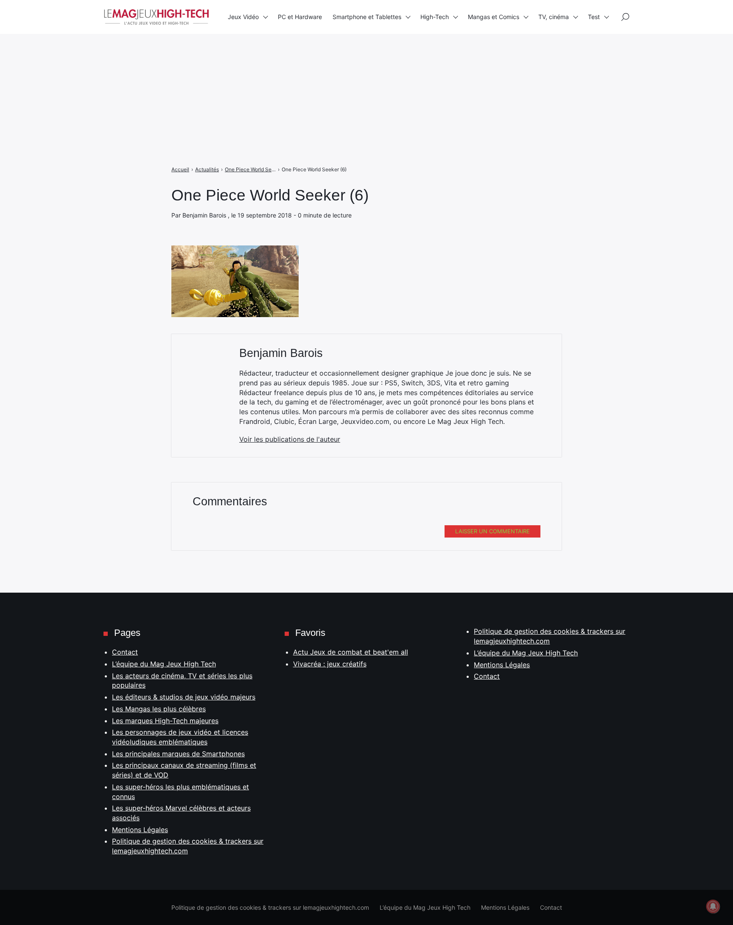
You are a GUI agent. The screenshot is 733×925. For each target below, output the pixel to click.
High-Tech (434, 16)
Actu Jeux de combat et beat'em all (350, 652)
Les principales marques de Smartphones (178, 753)
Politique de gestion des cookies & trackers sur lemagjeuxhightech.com (270, 907)
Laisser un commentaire (492, 531)
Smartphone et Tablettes (367, 16)
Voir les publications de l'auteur (289, 439)
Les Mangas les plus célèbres (159, 709)
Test (594, 16)
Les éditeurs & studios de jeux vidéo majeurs (183, 697)
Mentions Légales (140, 829)
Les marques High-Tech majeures (165, 720)
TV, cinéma (553, 16)
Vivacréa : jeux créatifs (329, 664)
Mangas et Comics (493, 16)
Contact (125, 652)
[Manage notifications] (713, 906)
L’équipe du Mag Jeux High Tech (164, 664)
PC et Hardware (300, 16)
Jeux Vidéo (243, 16)
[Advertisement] (254, 59)
